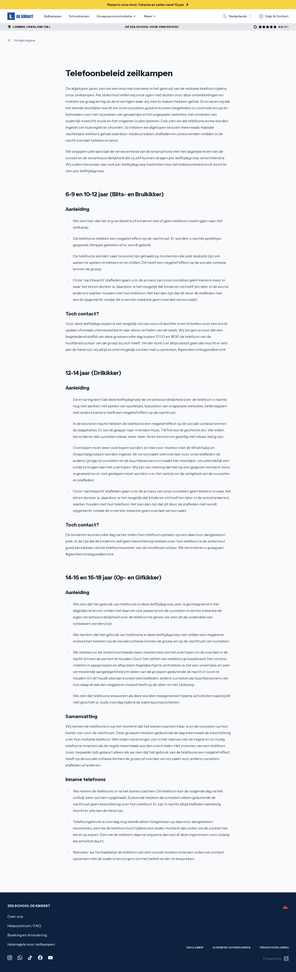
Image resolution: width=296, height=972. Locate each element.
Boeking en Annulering (27, 935)
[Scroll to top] (285, 907)
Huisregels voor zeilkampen (31, 944)
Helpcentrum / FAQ (24, 925)
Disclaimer (194, 947)
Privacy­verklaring (274, 947)
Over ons (15, 916)
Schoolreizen (79, 16)
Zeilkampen (53, 16)
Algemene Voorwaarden (231, 947)
